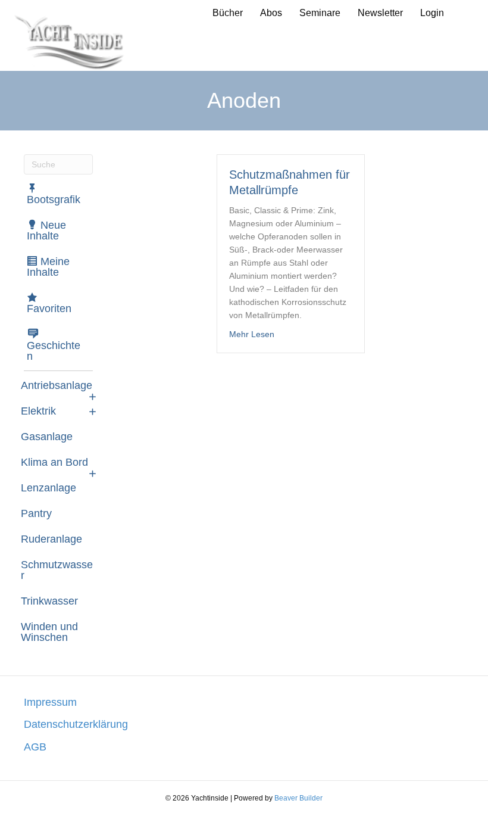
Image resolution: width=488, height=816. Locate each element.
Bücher (227, 13)
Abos (271, 13)
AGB (35, 747)
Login (432, 13)
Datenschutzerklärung (76, 724)
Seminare (319, 13)
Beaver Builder (298, 798)
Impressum (50, 702)
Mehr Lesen (251, 334)
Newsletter (380, 13)
